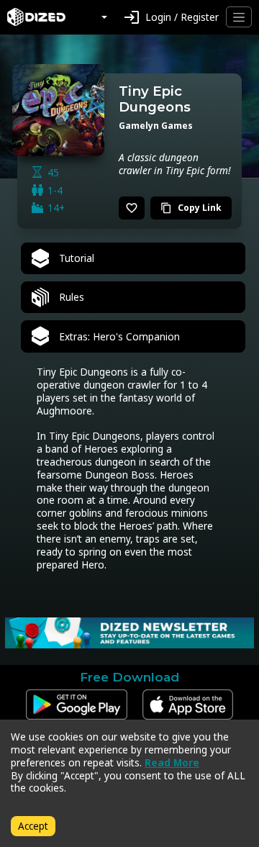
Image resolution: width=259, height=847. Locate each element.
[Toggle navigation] (239, 16)
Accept (33, 826)
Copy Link (191, 207)
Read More (172, 762)
